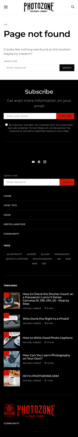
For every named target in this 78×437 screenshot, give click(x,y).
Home (8, 195)
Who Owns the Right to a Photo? (46, 318)
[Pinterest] (39, 161)
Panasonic (63, 254)
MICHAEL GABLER (32, 308)
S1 (60, 259)
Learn (32, 254)
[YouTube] (33, 161)
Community (11, 233)
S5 (45, 263)
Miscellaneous (14, 224)
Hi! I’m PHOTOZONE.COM (41, 376)
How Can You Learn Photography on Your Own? (46, 357)
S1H (69, 259)
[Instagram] (44, 161)
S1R (35, 263)
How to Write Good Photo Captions (47, 338)
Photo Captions (17, 259)
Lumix (46, 254)
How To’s (10, 205)
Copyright (15, 254)
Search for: (10, 61)
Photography (43, 259)
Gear (7, 214)
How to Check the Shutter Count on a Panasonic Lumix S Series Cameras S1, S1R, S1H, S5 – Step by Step (48, 298)
